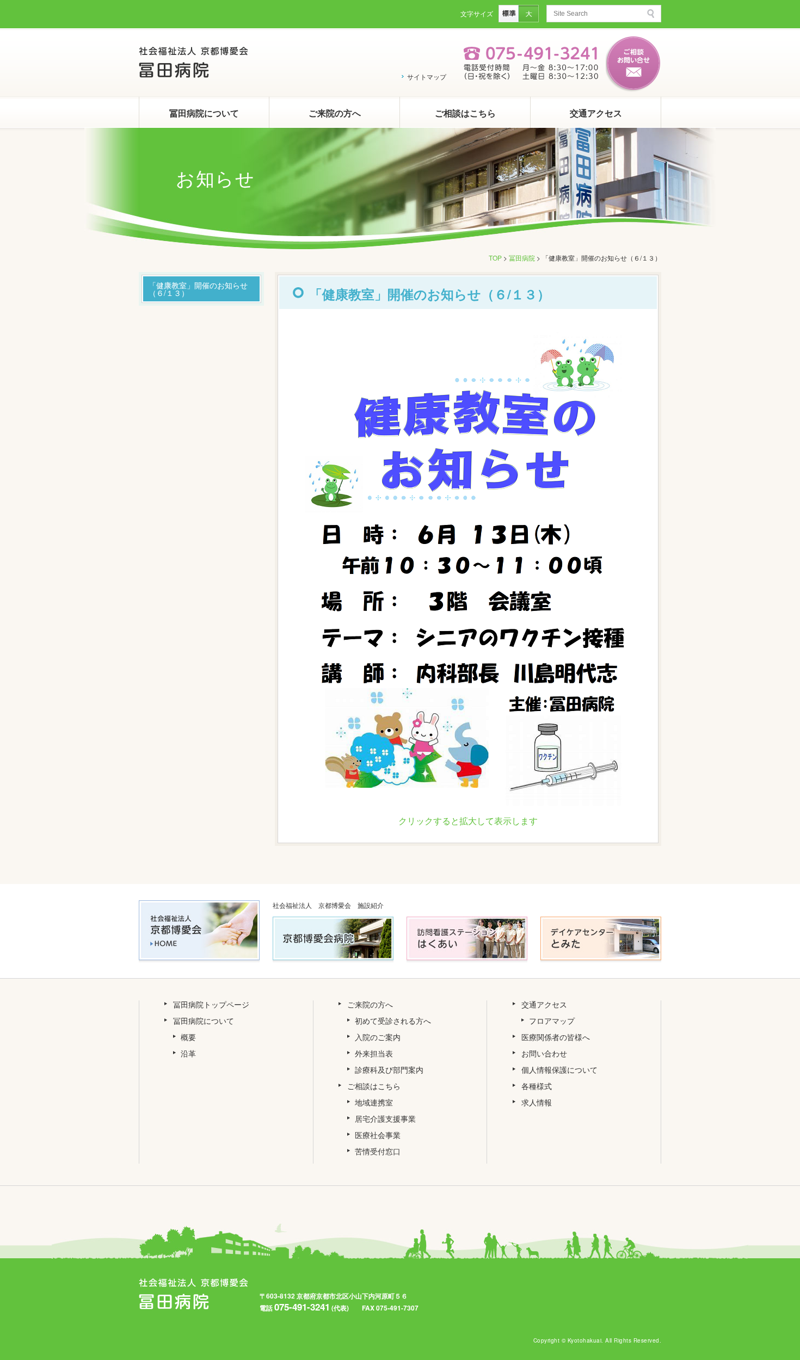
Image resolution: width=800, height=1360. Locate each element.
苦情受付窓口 (378, 1151)
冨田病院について (204, 113)
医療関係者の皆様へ (555, 1036)
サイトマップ (426, 76)
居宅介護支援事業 (385, 1118)
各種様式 (536, 1085)
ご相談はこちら (465, 113)
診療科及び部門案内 (389, 1069)
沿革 (188, 1053)
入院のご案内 (378, 1036)
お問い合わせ (544, 1053)
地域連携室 (374, 1102)
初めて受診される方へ (393, 1020)
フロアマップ (552, 1020)
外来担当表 (374, 1053)
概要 (188, 1036)
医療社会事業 (378, 1134)
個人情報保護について (559, 1069)
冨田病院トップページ (211, 1004)
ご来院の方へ (335, 113)
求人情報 (536, 1102)
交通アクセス (596, 113)
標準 (509, 13)
